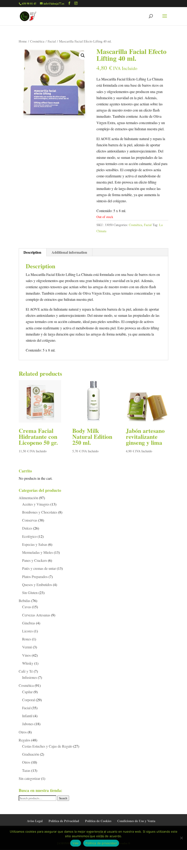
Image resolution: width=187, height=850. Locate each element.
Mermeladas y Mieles (37, 552)
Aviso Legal (35, 820)
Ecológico (29, 536)
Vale (76, 843)
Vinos (26, 655)
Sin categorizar (29, 778)
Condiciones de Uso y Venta (136, 820)
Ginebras (28, 623)
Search (63, 798)
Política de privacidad (101, 843)
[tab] (32, 252)
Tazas (26, 770)
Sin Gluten (30, 592)
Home (23, 41)
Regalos (24, 740)
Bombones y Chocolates (39, 512)
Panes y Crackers (34, 560)
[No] (181, 838)
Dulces (27, 528)
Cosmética (37, 41)
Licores (27, 631)
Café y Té (26, 671)
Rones (26, 639)
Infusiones (29, 677)
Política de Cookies (98, 820)
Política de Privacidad (64, 820)
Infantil (27, 715)
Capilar (27, 691)
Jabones (28, 723)
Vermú (27, 647)
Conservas (29, 520)
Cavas (26, 606)
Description (32, 252)
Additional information (69, 252)
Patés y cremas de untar (39, 568)
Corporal (28, 699)
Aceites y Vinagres (35, 504)
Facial (52, 41)
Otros (23, 732)
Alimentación (28, 497)
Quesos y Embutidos (37, 584)
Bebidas (24, 600)
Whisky (27, 663)
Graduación (30, 754)
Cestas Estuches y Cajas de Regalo (47, 746)
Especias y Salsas (34, 544)
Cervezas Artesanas (36, 615)
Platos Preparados (35, 576)
